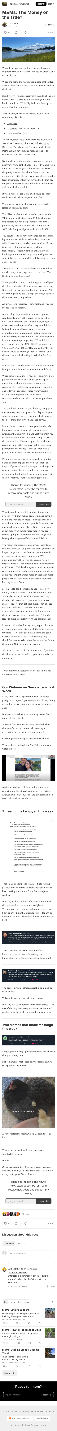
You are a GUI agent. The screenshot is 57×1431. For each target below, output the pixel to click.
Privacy (26, 1411)
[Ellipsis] (53, 1269)
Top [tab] (5, 1302)
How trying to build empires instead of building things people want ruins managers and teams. (20, 1315)
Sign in (51, 4)
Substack (15, 1425)
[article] (28, 1316)
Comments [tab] (9, 1243)
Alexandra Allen (15, 1268)
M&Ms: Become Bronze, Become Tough (20, 1351)
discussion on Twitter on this (33, 671)
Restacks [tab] (20, 1243)
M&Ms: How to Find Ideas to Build (21, 1329)
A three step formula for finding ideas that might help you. (20, 1335)
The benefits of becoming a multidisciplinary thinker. (15, 1358)
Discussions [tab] (23, 1302)
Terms (34, 1411)
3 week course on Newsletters (35, 791)
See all (7, 1373)
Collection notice (46, 1411)
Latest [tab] (12, 1302)
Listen (51, 25)
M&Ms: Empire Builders (15, 1309)
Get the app (42, 1418)
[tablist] (14, 1243)
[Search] (52, 1302)
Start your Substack (21, 1418)
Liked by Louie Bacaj (18, 1272)
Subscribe (41, 4)
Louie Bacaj (14, 23)
